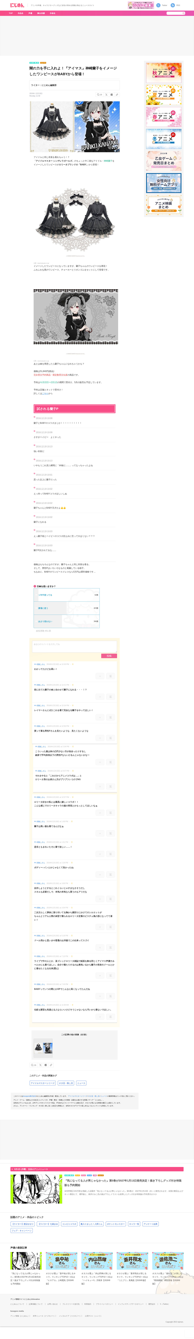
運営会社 (151, 1304)
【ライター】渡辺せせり (23, 1224)
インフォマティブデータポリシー (131, 1304)
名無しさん (40, 664)
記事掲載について (36, 1304)
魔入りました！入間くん (91, 1224)
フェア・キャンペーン (22, 1230)
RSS (178, 5)
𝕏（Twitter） (165, 1304)
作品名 (20, 13)
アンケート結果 (150, 1224)
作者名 (52, 13)
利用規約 (87, 1304)
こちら (45, 393)
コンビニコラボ (69, 1224)
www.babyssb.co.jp (43, 263)
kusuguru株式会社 (29, 1096)
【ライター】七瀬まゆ (48, 1224)
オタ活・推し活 (66, 1083)
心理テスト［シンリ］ (93, 1316)
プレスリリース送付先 (71, 1304)
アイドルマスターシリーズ (43, 1083)
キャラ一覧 (134, 1224)
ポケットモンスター (116, 1224)
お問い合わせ (52, 1304)
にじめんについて (17, 1304)
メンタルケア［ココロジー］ (70, 1316)
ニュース (81, 1083)
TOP (11, 13)
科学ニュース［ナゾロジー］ (44, 1316)
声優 (30, 13)
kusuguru (14, 1311)
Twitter (164, 5)
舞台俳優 (41, 13)
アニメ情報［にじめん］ (19, 1316)
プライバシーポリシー (104, 1304)
